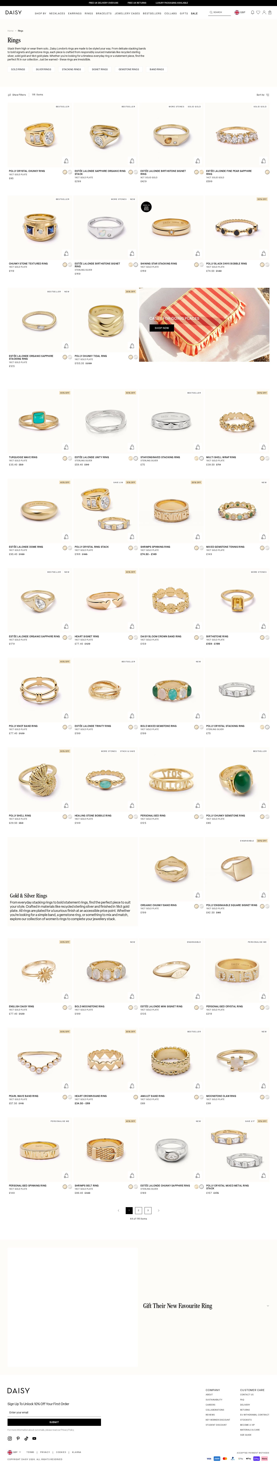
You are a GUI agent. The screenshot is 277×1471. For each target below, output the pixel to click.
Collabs (171, 14)
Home (11, 31)
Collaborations (215, 1410)
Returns (245, 1410)
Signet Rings (100, 70)
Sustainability (214, 1400)
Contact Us (247, 1395)
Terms (30, 1452)
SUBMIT (54, 1422)
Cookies (61, 1452)
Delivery (245, 1405)
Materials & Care (250, 1430)
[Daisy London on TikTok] (26, 1438)
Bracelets (104, 14)
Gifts (184, 14)
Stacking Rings (71, 70)
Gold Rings (18, 70)
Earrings (75, 14)
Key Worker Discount (218, 1420)
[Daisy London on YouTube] (34, 1438)
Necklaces (57, 14)
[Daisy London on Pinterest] (18, 1438)
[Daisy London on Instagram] (10, 1438)
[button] (269, 12)
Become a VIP (247, 1425)
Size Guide (246, 1435)
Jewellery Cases (127, 14)
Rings (89, 14)
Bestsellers (152, 14)
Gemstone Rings (129, 70)
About (209, 1395)
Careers (210, 1405)
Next (158, 1210)
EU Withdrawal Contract (254, 1415)
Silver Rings (43, 70)
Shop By (40, 14)
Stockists (246, 1420)
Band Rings (157, 70)
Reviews (210, 1415)
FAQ (242, 1400)
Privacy (45, 1452)
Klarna (76, 1452)
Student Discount (216, 1425)
